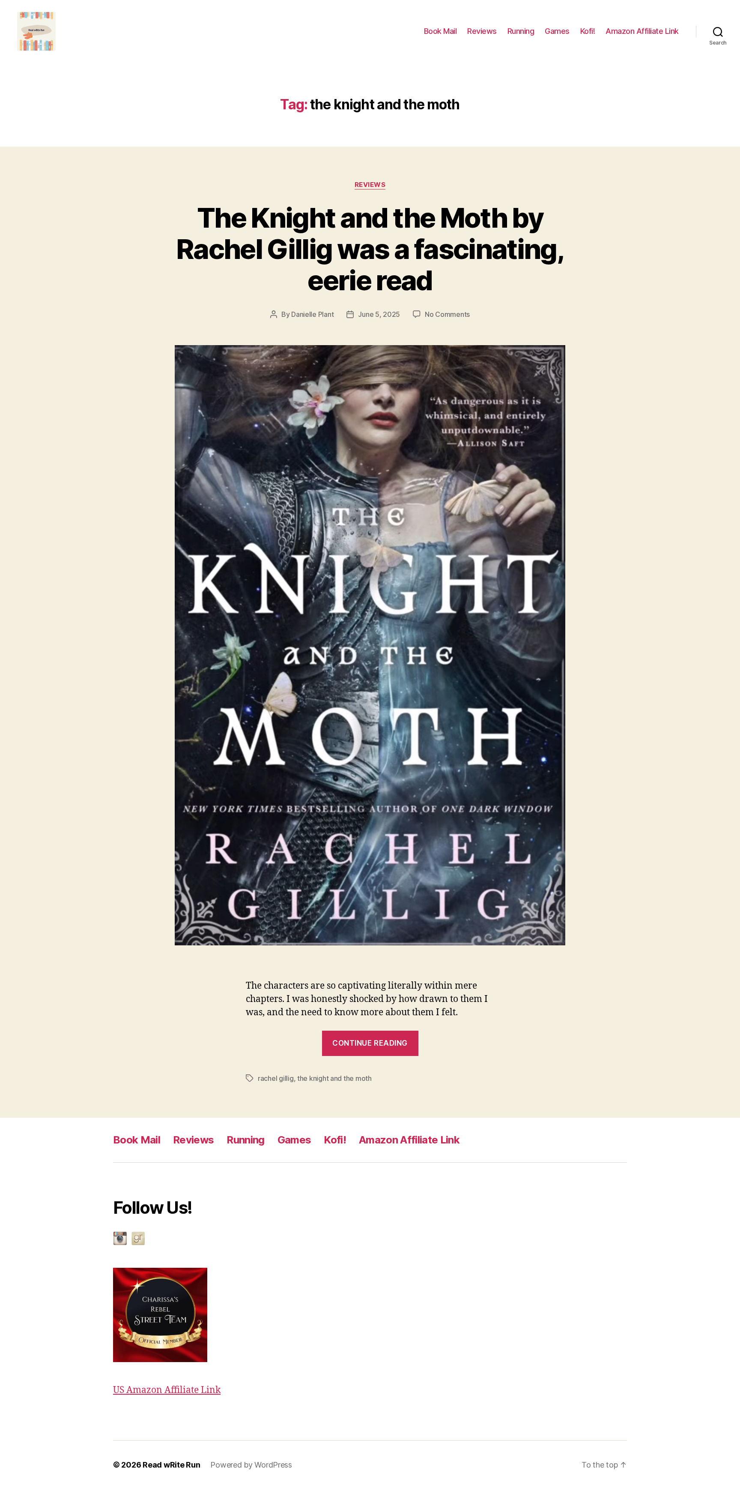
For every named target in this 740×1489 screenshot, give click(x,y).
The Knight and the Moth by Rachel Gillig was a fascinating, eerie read (370, 249)
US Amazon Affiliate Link (167, 1390)
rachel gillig (276, 1078)
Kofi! (587, 31)
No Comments (447, 314)
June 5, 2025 (379, 314)
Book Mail (440, 31)
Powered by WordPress (251, 1464)
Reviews (482, 31)
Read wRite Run (171, 1464)
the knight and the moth (334, 1078)
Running (520, 31)
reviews (370, 185)
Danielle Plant (312, 314)
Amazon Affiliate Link (642, 31)
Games (557, 31)
